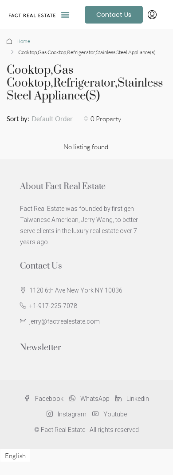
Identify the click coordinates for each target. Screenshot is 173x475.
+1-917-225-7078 (53, 305)
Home (23, 41)
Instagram (71, 414)
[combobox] (60, 118)
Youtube (114, 414)
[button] (65, 14)
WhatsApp (94, 398)
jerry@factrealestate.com (64, 321)
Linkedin (137, 398)
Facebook (48, 398)
